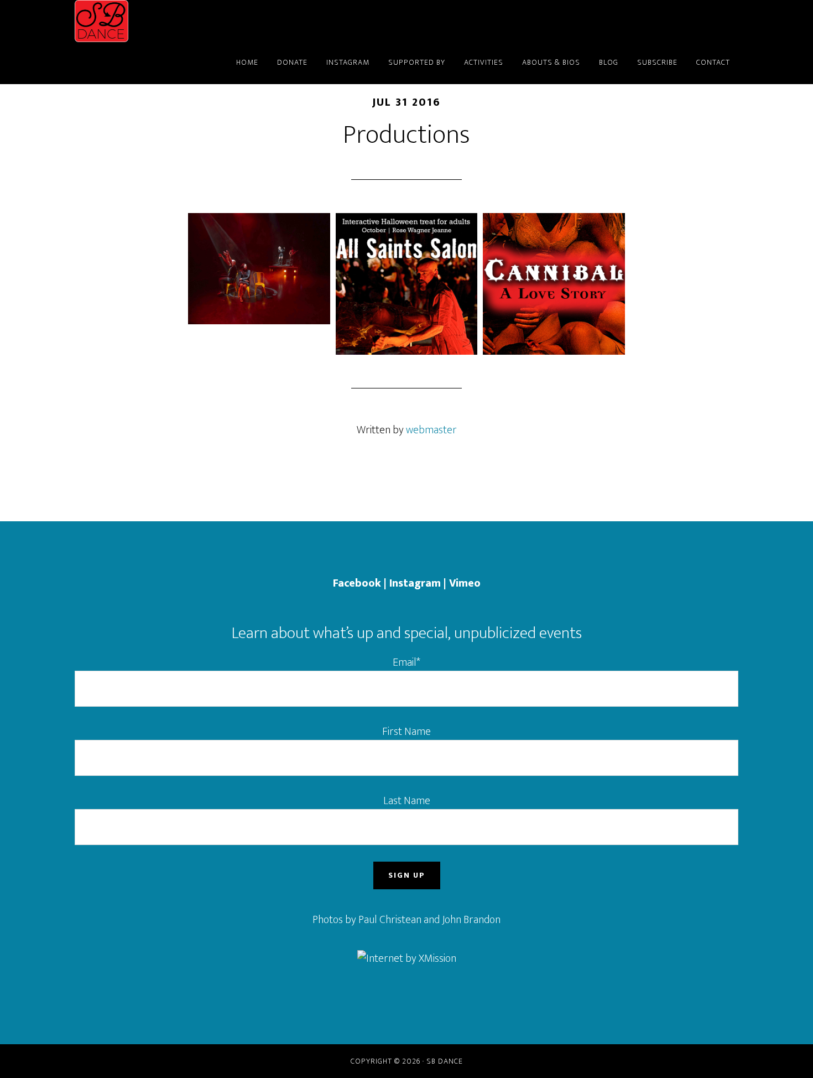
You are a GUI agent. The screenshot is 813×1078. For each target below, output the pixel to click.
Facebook (357, 583)
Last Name (406, 800)
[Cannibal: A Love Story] (554, 284)
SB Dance (174, 21)
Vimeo (465, 583)
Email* (406, 662)
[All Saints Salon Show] (407, 284)
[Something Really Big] (259, 269)
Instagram (415, 583)
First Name (406, 731)
